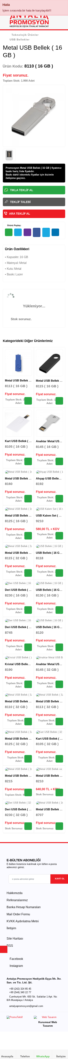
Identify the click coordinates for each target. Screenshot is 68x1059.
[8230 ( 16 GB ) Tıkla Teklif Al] (28, 610)
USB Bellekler (19, 39)
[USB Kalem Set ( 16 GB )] (49, 509)
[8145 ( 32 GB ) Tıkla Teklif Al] (59, 684)
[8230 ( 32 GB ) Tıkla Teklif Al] (28, 826)
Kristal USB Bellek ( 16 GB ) (23, 664)
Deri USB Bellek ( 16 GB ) (22, 589)
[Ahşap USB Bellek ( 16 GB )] (49, 472)
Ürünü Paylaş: (14, 225)
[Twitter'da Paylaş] (46, 232)
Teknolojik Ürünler (25, 34)
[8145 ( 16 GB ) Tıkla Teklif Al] (59, 461)
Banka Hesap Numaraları (24, 907)
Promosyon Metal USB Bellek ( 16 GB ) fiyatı (31, 167)
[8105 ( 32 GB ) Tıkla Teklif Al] (59, 759)
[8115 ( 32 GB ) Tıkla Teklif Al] (28, 573)
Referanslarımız (17, 900)
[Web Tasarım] (47, 1018)
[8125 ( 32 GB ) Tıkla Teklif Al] (28, 759)
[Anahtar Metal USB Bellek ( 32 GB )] (49, 658)
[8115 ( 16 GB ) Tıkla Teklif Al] (59, 401)
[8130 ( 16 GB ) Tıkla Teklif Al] (59, 610)
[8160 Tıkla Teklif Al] (28, 498)
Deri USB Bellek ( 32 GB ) (22, 809)
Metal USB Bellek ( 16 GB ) (22, 380)
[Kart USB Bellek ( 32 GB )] (49, 732)
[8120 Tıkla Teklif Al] (59, 647)
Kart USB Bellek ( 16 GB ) (22, 441)
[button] (60, 21)
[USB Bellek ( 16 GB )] (49, 546)
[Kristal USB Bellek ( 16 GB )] (18, 658)
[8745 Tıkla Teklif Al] (28, 647)
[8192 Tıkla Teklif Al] (59, 498)
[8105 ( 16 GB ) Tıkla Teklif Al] (28, 461)
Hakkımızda (14, 893)
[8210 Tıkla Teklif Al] (59, 792)
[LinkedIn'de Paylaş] (55, 232)
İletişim (11, 928)
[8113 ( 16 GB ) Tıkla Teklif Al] (28, 401)
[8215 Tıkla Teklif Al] (28, 792)
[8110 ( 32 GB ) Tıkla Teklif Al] (28, 721)
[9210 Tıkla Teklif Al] (59, 535)
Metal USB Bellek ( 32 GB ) (22, 552)
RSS (10, 945)
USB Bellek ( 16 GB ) (49, 552)
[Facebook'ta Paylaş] (36, 232)
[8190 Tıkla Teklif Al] (28, 684)
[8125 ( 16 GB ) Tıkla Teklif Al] (28, 535)
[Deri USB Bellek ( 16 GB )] (18, 583)
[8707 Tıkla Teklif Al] (59, 826)
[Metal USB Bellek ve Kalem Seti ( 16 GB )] (49, 769)
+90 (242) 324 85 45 (20, 988)
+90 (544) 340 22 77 (20, 992)
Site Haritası (15, 938)
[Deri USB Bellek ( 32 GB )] (18, 803)
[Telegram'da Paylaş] (18, 232)
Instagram (16, 965)
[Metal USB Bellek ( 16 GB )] (18, 362)
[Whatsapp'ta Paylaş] (8, 232)
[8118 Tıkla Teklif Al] (59, 573)
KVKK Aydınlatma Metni (23, 921)
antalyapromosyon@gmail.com (26, 1006)
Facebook (16, 958)
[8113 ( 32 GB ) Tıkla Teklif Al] (59, 721)
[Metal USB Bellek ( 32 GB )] (18, 546)
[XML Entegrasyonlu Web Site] (19, 1018)
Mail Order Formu (18, 914)
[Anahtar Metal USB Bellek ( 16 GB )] (49, 423)
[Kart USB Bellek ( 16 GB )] (18, 423)
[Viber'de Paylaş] (27, 232)
